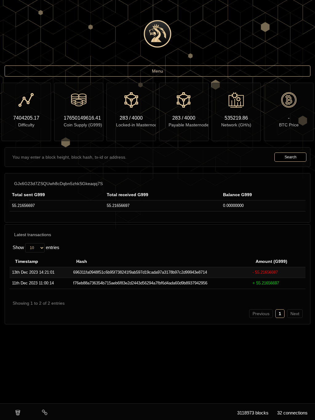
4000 (137, 118)
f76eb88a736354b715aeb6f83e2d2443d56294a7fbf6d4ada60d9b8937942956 (140, 283)
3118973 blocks (253, 412)
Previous (261, 313)
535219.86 (236, 118)
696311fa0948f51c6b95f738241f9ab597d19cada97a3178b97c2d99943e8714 (140, 272)
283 (124, 118)
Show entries (36, 247)
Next (294, 313)
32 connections (292, 412)
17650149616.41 (79, 118)
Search (291, 157)
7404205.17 (26, 118)
